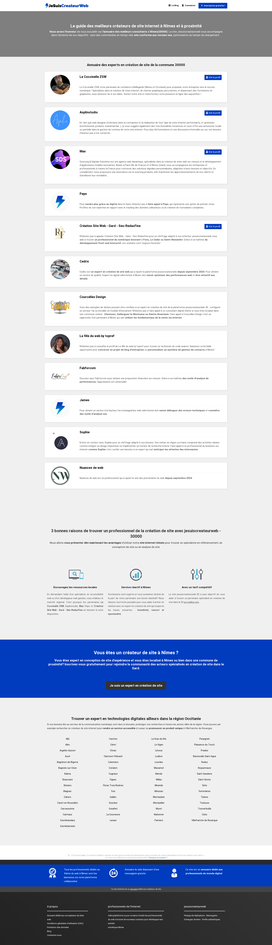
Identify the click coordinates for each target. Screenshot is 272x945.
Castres (113, 739)
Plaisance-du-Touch (204, 744)
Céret (113, 744)
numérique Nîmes (116, 927)
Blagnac (67, 791)
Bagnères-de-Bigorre (67, 762)
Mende (158, 773)
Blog (49, 931)
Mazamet (159, 768)
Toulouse (204, 803)
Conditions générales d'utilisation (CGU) (65, 923)
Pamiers (159, 820)
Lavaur (113, 820)
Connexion (189, 5)
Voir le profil (214, 77)
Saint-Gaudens (204, 773)
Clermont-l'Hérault (113, 756)
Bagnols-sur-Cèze (67, 768)
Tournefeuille (204, 808)
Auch (67, 756)
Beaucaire (67, 779)
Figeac (113, 779)
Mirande (159, 785)
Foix (113, 791)
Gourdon (113, 803)
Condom (113, 768)
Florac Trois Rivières (113, 785)
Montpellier (158, 803)
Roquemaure (204, 768)
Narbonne (159, 814)
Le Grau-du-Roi (158, 739)
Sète (204, 785)
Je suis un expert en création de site (136, 685)
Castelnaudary (67, 820)
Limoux (158, 750)
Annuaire (51, 915)
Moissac (159, 791)
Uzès (204, 814)
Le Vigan (159, 744)
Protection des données (58, 927)
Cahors (67, 797)
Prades (204, 750)
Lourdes (159, 762)
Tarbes (204, 797)
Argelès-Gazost (68, 750)
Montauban (159, 797)
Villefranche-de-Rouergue (205, 820)
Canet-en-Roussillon (67, 803)
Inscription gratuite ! (214, 5)
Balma (67, 773)
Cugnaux (113, 773)
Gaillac (113, 797)
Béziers (67, 785)
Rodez (204, 762)
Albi (67, 739)
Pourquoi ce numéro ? (158, 858)
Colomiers (113, 762)
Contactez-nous (54, 935)
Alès (67, 744)
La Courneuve (113, 814)
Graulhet (113, 808)
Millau (159, 779)
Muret (159, 808)
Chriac (113, 750)
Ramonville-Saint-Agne (204, 756)
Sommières (204, 791)
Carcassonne (67, 808)
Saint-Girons (204, 779)
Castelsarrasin (67, 826)
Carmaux (67, 814)
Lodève (158, 756)
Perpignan (204, 739)
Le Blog (174, 5)
